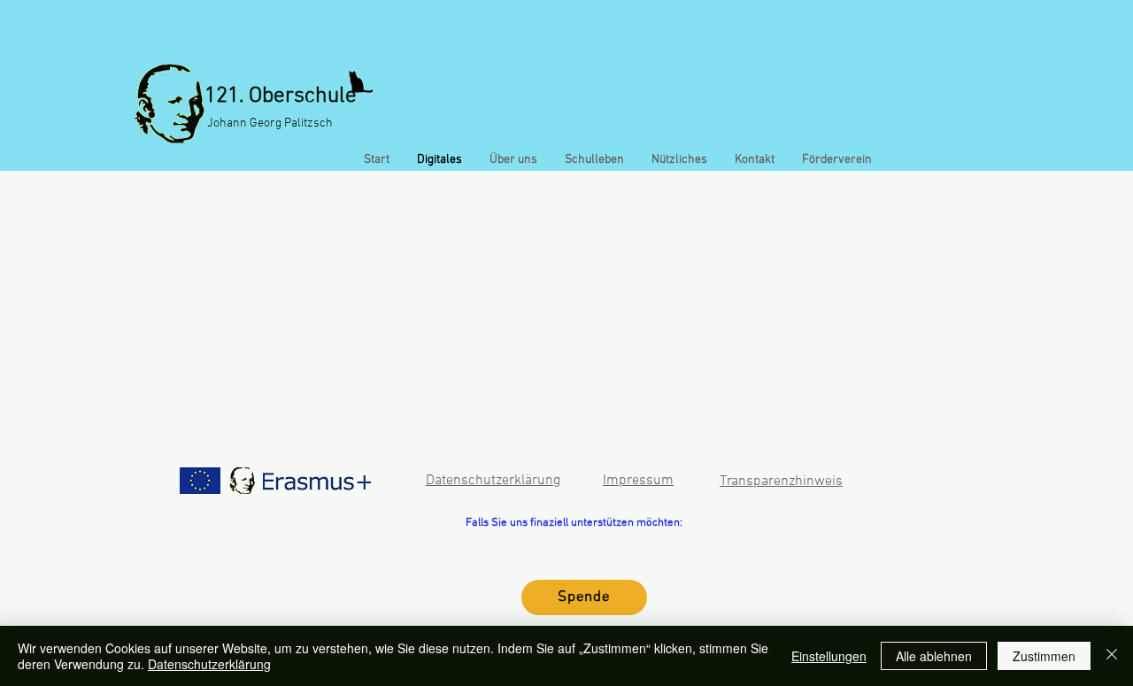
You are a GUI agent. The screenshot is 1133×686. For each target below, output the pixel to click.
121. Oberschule (280, 96)
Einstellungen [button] (829, 656)
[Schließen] (1111, 656)
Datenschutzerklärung (209, 664)
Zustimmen (1044, 656)
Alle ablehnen (934, 656)
